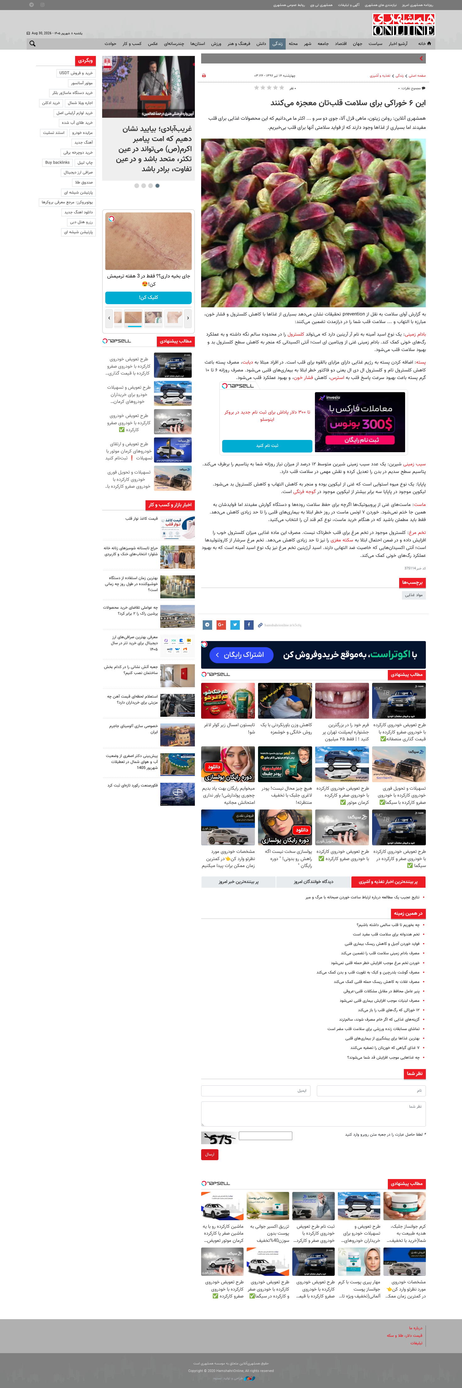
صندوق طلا (84, 182)
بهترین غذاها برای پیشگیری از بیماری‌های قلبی (382, 1038)
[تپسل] (225, 386)
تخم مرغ (417, 532)
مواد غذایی (414, 595)
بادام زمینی (415, 334)
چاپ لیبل (85, 163)
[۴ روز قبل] (177, 705)
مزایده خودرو (82, 133)
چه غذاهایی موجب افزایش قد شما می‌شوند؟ (383, 1058)
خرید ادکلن (51, 103)
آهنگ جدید (83, 143)
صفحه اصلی (417, 76)
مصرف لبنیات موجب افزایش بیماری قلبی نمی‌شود (380, 1001)
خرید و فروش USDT (76, 73)
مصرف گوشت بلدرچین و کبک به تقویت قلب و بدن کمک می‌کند (368, 972)
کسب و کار (132, 44)
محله (293, 44)
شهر (307, 44)
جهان (357, 44)
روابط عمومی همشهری (289, 5)
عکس (153, 44)
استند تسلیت (53, 133)
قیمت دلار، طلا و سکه (404, 1336)
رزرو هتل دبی (81, 222)
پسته (421, 362)
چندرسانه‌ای (174, 44)
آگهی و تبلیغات (349, 5)
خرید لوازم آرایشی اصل (75, 113)
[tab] (388, 882)
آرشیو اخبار (398, 44)
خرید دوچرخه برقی (78, 153)
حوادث (110, 44)
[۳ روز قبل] (177, 645)
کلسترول (296, 334)
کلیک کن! (148, 298)
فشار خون (303, 377)
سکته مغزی (342, 540)
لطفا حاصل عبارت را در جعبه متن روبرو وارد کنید (385, 1135)
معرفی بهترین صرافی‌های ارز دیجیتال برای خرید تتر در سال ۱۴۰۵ (134, 643)
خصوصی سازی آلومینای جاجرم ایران (133, 729)
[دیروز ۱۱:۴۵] (177, 557)
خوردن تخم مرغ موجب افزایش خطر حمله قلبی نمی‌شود (375, 963)
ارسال (209, 1154)
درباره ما (415, 1328)
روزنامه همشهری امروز (417, 5)
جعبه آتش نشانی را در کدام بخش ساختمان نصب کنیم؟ (131, 670)
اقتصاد (341, 44)
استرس (337, 377)
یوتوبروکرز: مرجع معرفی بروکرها (67, 202)
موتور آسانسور (82, 83)
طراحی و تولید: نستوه (228, 1378)
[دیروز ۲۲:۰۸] (148, 87)
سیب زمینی (414, 464)
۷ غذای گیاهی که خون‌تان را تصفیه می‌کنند (385, 1048)
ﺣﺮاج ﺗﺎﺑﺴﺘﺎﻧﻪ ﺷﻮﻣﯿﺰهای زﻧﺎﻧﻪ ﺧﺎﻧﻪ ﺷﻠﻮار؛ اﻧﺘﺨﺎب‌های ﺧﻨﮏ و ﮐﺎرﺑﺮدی (131, 551)
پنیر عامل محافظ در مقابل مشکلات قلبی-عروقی (382, 991)
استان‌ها (197, 44)
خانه (422, 44)
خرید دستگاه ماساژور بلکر (72, 93)
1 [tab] (157, 186)
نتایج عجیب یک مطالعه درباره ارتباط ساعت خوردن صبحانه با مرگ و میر (362, 897)
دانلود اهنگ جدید (78, 212)
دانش (261, 44)
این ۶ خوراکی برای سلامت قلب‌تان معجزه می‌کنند (348, 103)
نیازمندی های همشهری (381, 5)
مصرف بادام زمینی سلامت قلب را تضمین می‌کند (380, 953)
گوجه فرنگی (304, 492)
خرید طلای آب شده (77, 123)
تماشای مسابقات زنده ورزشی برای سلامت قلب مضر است (373, 1029)
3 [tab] (143, 186)
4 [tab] (136, 186)
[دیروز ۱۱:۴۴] (177, 586)
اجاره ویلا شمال (80, 103)
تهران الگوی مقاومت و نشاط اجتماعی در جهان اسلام (376, 58)
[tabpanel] (148, 118)
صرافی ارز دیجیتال (78, 172)
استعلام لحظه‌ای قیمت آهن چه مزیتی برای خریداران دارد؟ (132, 700)
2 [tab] (150, 186)
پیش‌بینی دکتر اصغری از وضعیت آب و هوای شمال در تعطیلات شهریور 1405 (132, 762)
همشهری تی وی (321, 5)
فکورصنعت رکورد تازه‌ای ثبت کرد (132, 785)
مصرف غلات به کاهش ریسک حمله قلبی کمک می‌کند (377, 982)
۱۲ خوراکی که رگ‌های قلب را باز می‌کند (389, 1010)
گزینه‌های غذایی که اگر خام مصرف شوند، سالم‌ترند (379, 1020)
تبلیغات (416, 1343)
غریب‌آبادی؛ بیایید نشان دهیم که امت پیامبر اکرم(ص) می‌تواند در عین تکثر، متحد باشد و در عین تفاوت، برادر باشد (154, 149)
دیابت (247, 362)
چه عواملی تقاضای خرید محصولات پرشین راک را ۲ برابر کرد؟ (130, 611)
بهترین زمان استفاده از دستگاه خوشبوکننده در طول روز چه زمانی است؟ (131, 584)
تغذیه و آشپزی (380, 76)
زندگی (277, 44)
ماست (420, 504)
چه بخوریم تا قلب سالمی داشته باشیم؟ (388, 925)
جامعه (323, 44)
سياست (375, 44)
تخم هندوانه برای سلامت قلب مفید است (386, 934)
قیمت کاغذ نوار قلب (141, 519)
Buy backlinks (57, 163)
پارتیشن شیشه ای (78, 192)
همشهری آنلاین (400, 24)
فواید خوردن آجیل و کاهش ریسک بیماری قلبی (382, 944)
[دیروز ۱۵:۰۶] (177, 527)
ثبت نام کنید (267, 445)
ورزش (216, 44)
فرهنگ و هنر (239, 44)
